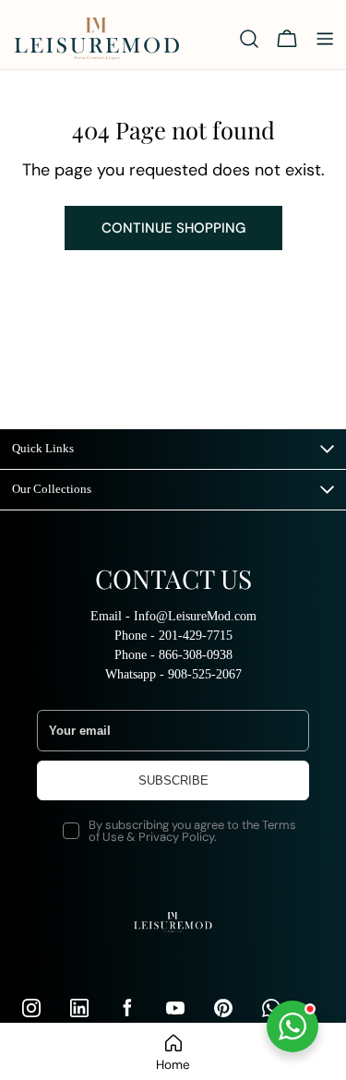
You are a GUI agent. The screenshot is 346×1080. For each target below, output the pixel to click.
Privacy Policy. (177, 837)
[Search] (249, 38)
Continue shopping (173, 228)
